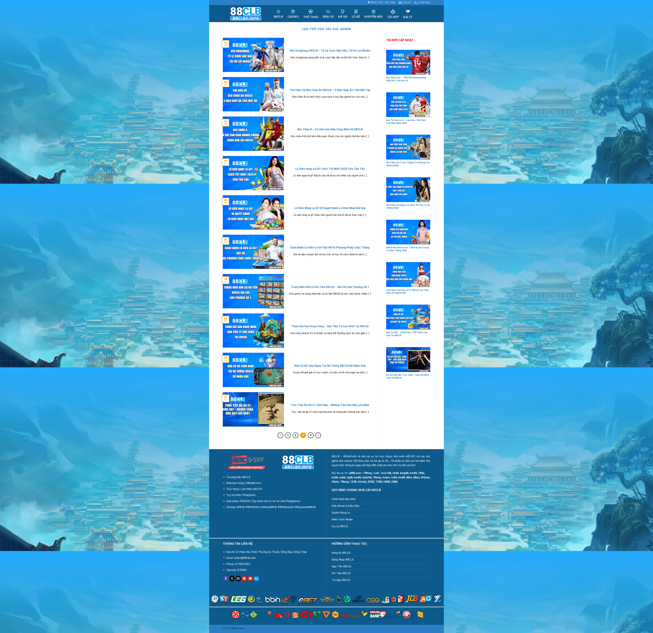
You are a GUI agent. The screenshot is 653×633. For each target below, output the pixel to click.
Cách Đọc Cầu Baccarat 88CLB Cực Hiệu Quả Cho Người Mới (407, 291)
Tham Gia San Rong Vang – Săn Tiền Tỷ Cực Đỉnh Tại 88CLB (330, 326)
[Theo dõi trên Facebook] (226, 578)
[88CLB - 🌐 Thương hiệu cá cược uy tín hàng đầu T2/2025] (246, 13)
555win (425, 477)
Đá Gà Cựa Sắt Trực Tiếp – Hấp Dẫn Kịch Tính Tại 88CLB (407, 376)
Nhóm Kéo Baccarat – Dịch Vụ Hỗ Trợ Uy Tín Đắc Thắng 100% (407, 249)
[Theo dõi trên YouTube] (250, 578)
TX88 (378, 481)
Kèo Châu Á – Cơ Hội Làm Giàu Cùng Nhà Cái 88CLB (330, 129)
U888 (386, 481)
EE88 (371, 481)
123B (353, 481)
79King (367, 473)
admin (345, 29)
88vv (409, 477)
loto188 (386, 473)
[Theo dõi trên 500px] (256, 578)
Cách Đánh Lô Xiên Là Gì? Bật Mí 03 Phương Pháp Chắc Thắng (330, 247)
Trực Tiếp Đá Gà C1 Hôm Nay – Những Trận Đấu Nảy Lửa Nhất (329, 405)
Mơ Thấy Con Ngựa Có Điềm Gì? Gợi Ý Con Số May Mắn (408, 206)
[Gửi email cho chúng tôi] (238, 578)
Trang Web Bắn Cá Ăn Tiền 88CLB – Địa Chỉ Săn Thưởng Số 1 (330, 287)
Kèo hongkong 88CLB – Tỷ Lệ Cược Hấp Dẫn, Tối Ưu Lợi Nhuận (330, 50)
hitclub (362, 481)
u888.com (355, 473)
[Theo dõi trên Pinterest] (244, 578)
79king (377, 477)
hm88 (413, 473)
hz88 (335, 477)
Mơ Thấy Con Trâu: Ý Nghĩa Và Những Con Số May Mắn (408, 164)
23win (335, 481)
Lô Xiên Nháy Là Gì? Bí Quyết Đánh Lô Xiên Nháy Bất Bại (330, 208)
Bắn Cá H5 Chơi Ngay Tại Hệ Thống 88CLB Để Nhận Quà (330, 365)
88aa (416, 477)
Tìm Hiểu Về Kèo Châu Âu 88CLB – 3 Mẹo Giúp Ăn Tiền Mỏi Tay (330, 90)
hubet (386, 477)
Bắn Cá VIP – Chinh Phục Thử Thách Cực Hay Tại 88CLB (407, 334)
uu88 (342, 477)
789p (421, 473)
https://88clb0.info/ (250, 483)
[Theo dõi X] (232, 578)
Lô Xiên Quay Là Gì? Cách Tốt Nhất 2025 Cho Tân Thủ (330, 168)
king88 (404, 473)
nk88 (395, 473)
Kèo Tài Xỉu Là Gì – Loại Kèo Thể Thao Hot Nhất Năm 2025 (406, 121)
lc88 (394, 477)
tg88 (350, 477)
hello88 (366, 477)
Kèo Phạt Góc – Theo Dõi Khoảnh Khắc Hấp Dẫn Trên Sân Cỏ (406, 79)
